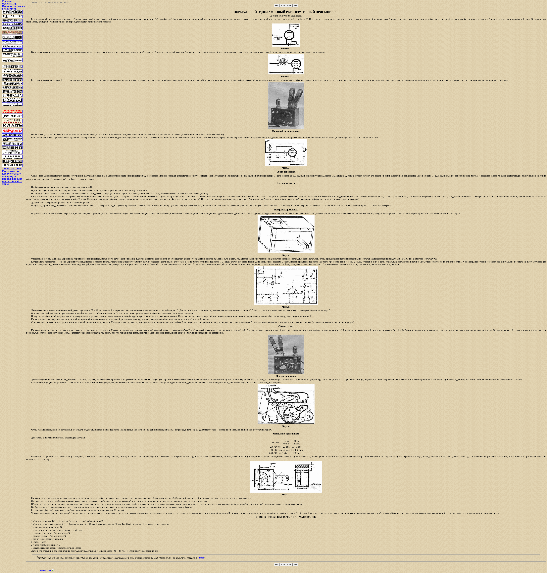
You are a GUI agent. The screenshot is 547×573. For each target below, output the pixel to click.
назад (201, 558)
